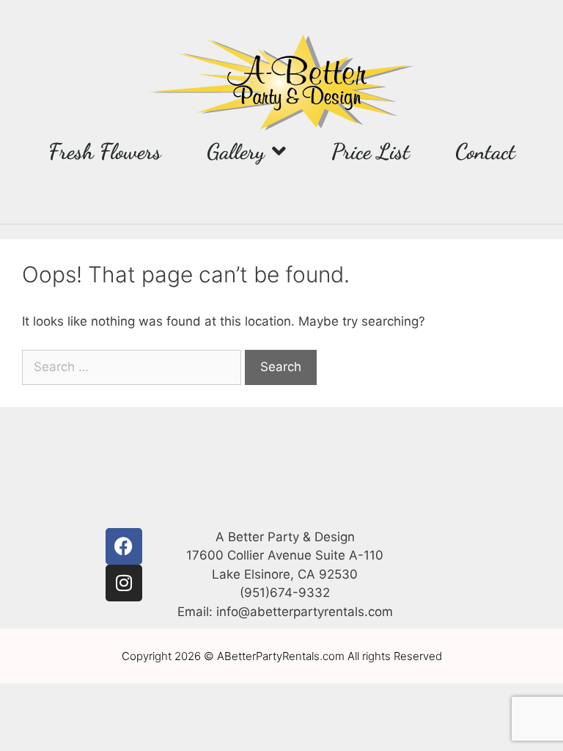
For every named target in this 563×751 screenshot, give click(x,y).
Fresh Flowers (104, 151)
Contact (485, 151)
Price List (370, 151)
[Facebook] (124, 546)
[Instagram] (124, 583)
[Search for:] (133, 366)
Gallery (236, 151)
